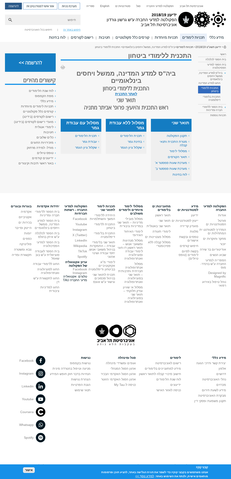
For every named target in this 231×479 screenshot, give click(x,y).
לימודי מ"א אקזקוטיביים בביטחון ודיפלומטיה (101, 265)
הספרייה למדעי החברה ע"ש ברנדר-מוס (213, 263)
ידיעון (194, 215)
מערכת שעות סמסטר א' (171, 163)
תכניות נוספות (218, 115)
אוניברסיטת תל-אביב (191, 6)
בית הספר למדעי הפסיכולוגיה (216, 66)
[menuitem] (191, 6)
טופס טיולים (45, 153)
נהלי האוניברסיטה (214, 379)
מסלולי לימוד (178, 151)
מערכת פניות (69, 6)
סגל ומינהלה (127, 357)
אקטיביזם (25, 217)
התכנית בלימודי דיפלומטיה (211, 98)
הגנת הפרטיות (80, 384)
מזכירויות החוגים (42, 142)
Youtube (81, 224)
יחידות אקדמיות (48, 206)
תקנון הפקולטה (177, 136)
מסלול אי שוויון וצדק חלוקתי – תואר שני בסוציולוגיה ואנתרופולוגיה (133, 294)
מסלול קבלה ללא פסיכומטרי (159, 244)
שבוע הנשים (218, 255)
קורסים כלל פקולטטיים (132, 37)
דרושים (221, 374)
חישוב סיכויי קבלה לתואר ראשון (160, 374)
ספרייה (90, 6)
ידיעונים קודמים (42, 158)
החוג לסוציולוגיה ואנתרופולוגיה (48, 271)
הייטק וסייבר (23, 228)
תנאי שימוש (82, 390)
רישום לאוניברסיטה (168, 363)
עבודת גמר (89, 141)
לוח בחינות (57, 37)
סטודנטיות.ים (122, 6)
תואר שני (165, 220)
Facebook (80, 219)
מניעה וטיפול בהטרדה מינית (71, 368)
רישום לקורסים (82, 37)
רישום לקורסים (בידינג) (38, 116)
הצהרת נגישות (80, 379)
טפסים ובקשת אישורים (188, 238)
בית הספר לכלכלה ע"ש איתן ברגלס (47, 235)
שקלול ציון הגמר (131, 147)
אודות (222, 215)
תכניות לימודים (193, 37)
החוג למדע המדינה (209, 83)
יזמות (28, 233)
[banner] (115, 21)
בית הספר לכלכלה (216, 59)
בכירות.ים (25, 222)
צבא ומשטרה (23, 249)
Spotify (82, 256)
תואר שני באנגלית (159, 226)
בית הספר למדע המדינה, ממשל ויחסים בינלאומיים (47, 224)
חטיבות (104, 37)
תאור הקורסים (177, 157)
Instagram (80, 229)
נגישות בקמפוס (80, 363)
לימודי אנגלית (44, 127)
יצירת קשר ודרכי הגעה (211, 363)
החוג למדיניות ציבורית (49, 289)
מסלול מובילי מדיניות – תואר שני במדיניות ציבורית (130, 222)
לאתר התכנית (126, 94)
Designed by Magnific (217, 274)
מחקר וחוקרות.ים (214, 238)
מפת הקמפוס (44, 96)
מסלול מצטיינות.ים (158, 237)
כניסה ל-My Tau (125, 384)
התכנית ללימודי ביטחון (209, 89)
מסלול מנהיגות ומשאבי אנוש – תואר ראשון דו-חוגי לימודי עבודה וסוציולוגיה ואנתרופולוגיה (130, 249)
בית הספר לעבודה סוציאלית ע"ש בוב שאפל (47, 254)
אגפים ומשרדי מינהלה (121, 363)
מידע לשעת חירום (214, 390)
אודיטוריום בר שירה (213, 249)
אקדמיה (26, 211)
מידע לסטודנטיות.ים (188, 208)
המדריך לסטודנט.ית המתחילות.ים (212, 231)
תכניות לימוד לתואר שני (106, 208)
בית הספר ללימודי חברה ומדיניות (47, 213)
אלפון (222, 368)
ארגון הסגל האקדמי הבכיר (118, 374)
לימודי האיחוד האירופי (133, 233)
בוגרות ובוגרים (21, 206)
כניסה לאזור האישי (168, 390)
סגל (138, 6)
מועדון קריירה (189, 226)
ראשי (223, 54)
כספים (27, 238)
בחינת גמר (135, 141)
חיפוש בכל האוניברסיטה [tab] (38, 29)
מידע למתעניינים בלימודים (163, 368)
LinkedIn (81, 240)
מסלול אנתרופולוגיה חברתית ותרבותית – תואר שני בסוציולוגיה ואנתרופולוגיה (130, 273)
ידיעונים (175, 384)
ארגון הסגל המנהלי (123, 368)
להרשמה (13, 6)
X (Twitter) (79, 235)
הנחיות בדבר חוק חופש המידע (70, 374)
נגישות (85, 357)
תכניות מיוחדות (166, 37)
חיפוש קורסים (189, 246)
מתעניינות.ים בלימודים (161, 208)
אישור (29, 470)
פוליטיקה (25, 244)
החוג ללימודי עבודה (46, 264)
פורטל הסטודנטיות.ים (216, 222)
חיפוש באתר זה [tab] (72, 29)
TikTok (82, 251)
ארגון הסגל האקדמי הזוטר (118, 379)
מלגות (194, 231)
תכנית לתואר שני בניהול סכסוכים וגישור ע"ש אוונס (103, 278)
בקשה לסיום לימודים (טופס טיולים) (188, 254)
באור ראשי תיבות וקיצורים (35, 163)
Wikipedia (80, 246)
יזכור (223, 244)
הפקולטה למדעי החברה (160, 6)
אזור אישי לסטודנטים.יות (40, 6)
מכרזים (221, 384)
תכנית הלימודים (131, 136)
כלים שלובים (45, 137)
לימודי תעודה (161, 231)
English (104, 6)
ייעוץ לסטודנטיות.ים (185, 220)
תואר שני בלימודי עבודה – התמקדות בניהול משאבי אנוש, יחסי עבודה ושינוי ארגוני (101, 249)
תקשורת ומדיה (22, 255)
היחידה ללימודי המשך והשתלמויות (102, 217)
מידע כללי (216, 37)
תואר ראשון (163, 215)
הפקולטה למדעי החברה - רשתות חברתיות (75, 209)
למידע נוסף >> (144, 476)
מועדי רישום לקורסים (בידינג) (33, 122)
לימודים (175, 357)
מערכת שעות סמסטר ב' (171, 168)
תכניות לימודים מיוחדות (37, 106)
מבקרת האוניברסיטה (212, 395)
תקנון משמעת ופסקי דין (210, 401)
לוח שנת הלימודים (41, 91)
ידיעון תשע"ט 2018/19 (224, 47)
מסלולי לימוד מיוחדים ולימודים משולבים (131, 209)
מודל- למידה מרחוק (40, 147)
